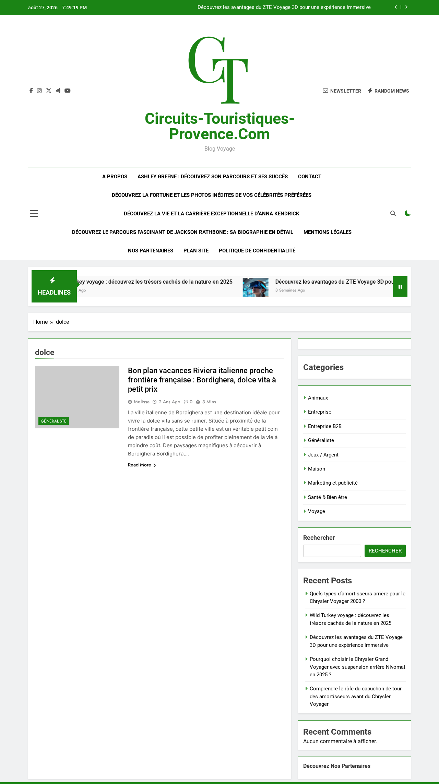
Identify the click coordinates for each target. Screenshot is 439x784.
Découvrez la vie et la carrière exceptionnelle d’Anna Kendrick (211, 214)
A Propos (114, 177)
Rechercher (319, 537)
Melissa (142, 401)
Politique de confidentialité (257, 251)
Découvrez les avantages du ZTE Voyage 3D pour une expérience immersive (284, 7)
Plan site (196, 251)
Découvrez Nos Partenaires (336, 766)
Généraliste (54, 421)
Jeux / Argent (323, 455)
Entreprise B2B (325, 426)
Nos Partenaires (150, 251)
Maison (316, 469)
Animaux (318, 398)
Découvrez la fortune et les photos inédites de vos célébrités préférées (211, 195)
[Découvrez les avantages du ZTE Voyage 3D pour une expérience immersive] (241, 291)
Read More (139, 464)
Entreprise (319, 412)
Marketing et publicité (333, 483)
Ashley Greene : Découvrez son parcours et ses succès (213, 177)
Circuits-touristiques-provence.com (220, 126)
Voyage (316, 511)
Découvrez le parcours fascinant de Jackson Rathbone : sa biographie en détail (182, 232)
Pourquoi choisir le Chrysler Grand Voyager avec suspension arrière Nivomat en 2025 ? (357, 667)
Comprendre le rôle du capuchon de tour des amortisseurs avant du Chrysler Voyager (356, 696)
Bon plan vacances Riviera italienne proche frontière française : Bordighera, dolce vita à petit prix (202, 379)
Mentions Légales (328, 232)
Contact (309, 177)
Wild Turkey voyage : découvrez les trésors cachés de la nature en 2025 (130, 281)
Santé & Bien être (327, 497)
